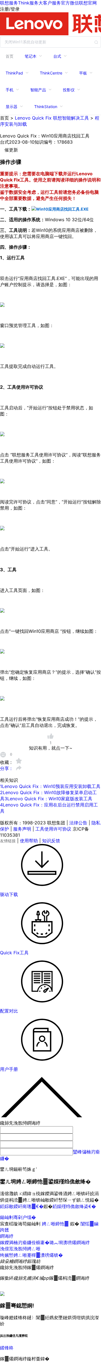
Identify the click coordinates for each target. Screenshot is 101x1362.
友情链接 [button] (8, 840)
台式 (57, 56)
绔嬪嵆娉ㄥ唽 (13, 1255)
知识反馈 (51, 840)
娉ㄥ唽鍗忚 (56, 1223)
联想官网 (88, 3)
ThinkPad (14, 73)
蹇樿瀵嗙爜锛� (45, 1255)
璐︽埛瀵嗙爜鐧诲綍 (69, 1242)
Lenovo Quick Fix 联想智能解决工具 (52, 118)
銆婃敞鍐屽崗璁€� (21, 1206)
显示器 (11, 106)
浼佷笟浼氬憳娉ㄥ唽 (20, 1248)
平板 (83, 73)
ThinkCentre (51, 73)
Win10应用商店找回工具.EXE (62, 209)
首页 (9, 56)
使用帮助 (29, 840)
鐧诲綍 (6, 1236)
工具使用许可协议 (53, 829)
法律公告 (78, 822)
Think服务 (28, 3)
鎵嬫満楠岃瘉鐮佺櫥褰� (24, 1242)
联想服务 (9, 3)
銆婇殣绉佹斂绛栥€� (74, 1206)
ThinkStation (45, 106)
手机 (9, 89)
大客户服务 (49, 3)
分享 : (6, 768)
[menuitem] (9, 56)
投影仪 (69, 89)
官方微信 (70, 3)
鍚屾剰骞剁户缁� (18, 1217)
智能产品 (38, 89)
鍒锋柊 (6, 1348)
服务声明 (22, 829)
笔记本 (30, 56)
